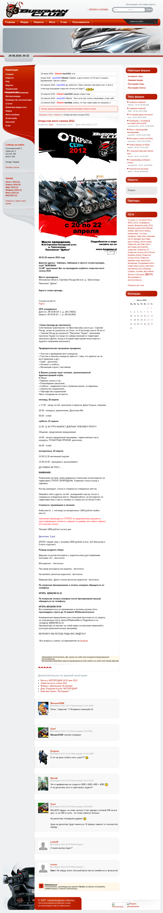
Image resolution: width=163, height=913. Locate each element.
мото (148, 244)
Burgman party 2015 (144, 225)
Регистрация (132, 4)
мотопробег (142, 247)
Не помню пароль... (147, 4)
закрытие (132, 244)
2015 (135, 223)
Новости (58, 115)
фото (149, 274)
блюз (144, 236)
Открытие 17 (143, 250)
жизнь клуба (146, 242)
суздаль (131, 271)
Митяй (54, 778)
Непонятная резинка (138, 169)
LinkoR (54, 842)
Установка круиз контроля (141, 115)
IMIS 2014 (139, 231)
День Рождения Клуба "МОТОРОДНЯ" (59, 688)
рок (140, 269)
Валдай (137, 239)
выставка (146, 239)
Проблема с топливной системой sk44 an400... (138, 122)
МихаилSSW (57, 703)
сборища (147, 269)
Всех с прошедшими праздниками (137, 131)
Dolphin (54, 751)
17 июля (131, 220)
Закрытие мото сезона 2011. (54, 683)
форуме (84, 641)
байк (139, 236)
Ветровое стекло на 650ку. (141, 139)
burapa (131, 225)
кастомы (141, 244)
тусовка (139, 271)
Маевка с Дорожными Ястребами (57, 686)
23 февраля (144, 223)
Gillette (131, 231)
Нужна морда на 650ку (139, 145)
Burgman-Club (45, 115)
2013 (130, 223)
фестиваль (149, 271)
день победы (134, 242)
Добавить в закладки (98, 9)
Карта (41, 303)
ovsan (53, 864)
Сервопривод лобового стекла (138, 161)
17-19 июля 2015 (144, 220)
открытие (132, 250)
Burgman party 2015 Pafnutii (140, 228)
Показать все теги (136, 285)
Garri (51, 125)
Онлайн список (12, 167)
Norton (147, 231)
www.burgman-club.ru (49, 906)
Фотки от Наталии (136, 275)
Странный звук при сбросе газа (140, 152)
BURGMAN (37, 10)
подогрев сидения (137, 102)
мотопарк (132, 247)
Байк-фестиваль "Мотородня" (55, 691)
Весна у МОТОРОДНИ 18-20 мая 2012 (59, 680)
